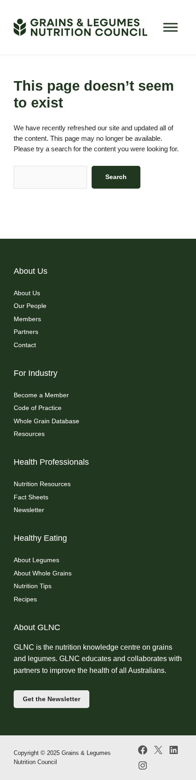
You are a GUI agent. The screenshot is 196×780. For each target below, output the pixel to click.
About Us (27, 293)
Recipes (25, 599)
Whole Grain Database (46, 421)
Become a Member (41, 395)
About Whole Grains (43, 573)
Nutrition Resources (42, 484)
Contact (25, 345)
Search (116, 176)
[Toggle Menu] (170, 27)
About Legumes (36, 560)
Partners (26, 331)
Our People (30, 305)
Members (27, 319)
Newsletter (29, 509)
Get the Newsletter (51, 699)
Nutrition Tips (33, 586)
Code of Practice (38, 407)
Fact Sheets (31, 497)
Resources (29, 433)
